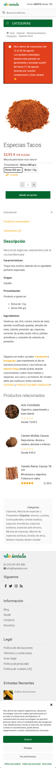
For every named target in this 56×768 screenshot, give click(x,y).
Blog (6, 609)
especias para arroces (29, 527)
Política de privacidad (31, 764)
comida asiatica (33, 519)
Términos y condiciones (18, 653)
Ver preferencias (28, 756)
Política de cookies (12, 764)
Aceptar (28, 739)
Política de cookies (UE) (18, 669)
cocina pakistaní (14, 519)
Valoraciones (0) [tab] (12, 230)
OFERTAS (9, 384)
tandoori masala (14, 539)
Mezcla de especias (17, 531)
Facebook (41, 356)
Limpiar (14, 174)
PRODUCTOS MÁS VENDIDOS (32, 384)
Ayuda (7, 614)
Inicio (12, 33)
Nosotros (9, 625)
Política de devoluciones (18, 647)
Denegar (28, 747)
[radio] (13, 170)
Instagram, (10, 360)
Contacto (9, 620)
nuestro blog (11, 368)
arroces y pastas (40, 515)
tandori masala (32, 539)
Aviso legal (47, 764)
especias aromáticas (17, 523)
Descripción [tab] (10, 212)
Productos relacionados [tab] (17, 221)
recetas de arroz (36, 535)
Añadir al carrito (28, 194)
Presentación (11, 164)
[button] (51, 704)
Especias (21, 33)
